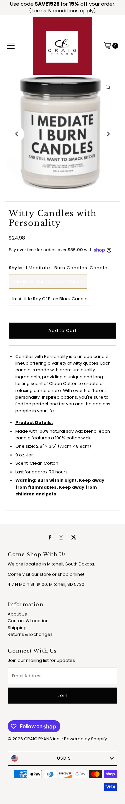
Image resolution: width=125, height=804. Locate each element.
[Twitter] (73, 537)
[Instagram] (61, 537)
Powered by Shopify (85, 739)
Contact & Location (28, 621)
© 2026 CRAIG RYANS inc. (34, 739)
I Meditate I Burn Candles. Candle (48, 281)
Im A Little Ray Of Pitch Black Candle (50, 299)
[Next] (108, 134)
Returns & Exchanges (30, 634)
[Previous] (17, 134)
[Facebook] (50, 537)
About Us (17, 614)
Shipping (17, 628)
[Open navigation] (11, 46)
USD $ (64, 758)
